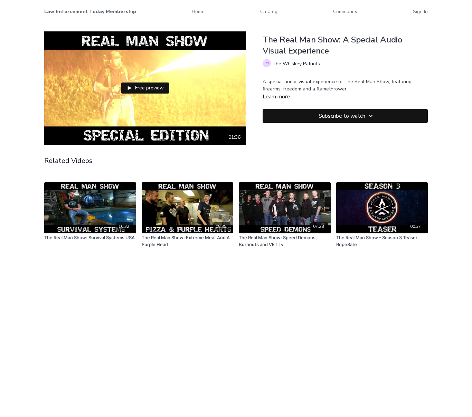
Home (198, 11)
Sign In (420, 11)
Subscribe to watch (342, 116)
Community (345, 11)
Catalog (268, 11)
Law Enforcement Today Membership (90, 11)
